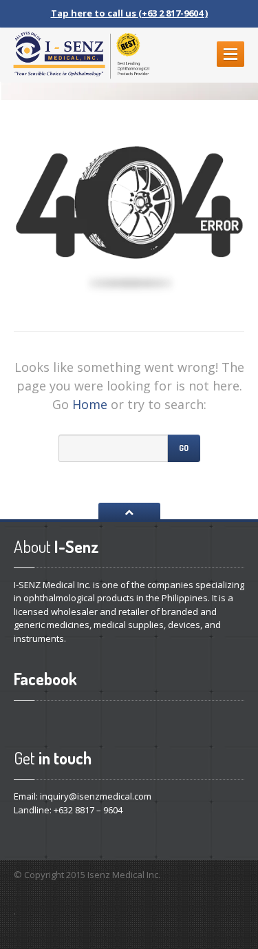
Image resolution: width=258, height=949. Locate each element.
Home (89, 404)
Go (184, 448)
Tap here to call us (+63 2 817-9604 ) (129, 13)
